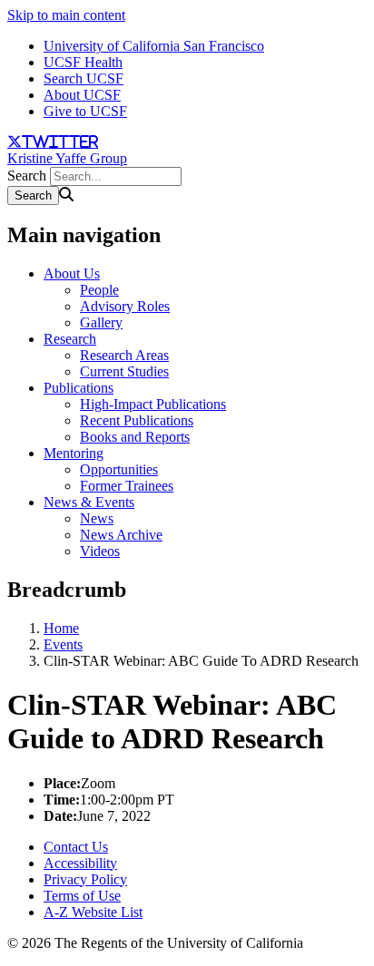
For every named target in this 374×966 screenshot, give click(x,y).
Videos (100, 551)
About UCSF (82, 94)
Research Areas (124, 355)
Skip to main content (66, 15)
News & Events (89, 502)
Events (63, 644)
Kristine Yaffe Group (67, 158)
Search (26, 175)
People (99, 290)
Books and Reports (135, 436)
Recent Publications (136, 420)
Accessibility (80, 863)
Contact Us (76, 846)
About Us (72, 273)
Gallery (101, 322)
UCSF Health (83, 62)
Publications (78, 387)
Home (61, 628)
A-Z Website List (93, 912)
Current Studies (124, 371)
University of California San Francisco (154, 46)
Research (70, 338)
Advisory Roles (125, 306)
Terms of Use (82, 895)
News (96, 518)
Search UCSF (83, 78)
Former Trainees (126, 485)
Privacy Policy (85, 879)
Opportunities (119, 469)
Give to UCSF (85, 111)
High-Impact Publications (153, 404)
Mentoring (73, 453)
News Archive (121, 534)
